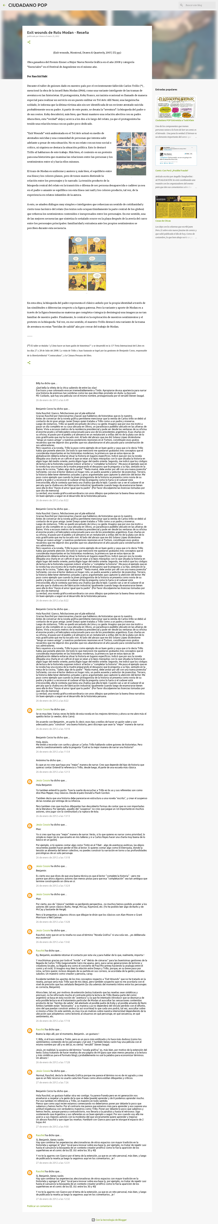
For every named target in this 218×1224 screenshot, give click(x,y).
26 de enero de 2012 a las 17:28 (53, 1062)
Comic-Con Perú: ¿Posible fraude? (171, 170)
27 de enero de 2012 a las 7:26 (52, 1082)
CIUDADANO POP (27, 5)
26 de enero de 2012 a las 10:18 (53, 729)
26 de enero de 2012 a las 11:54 (53, 751)
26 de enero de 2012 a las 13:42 (53, 942)
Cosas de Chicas (163, 221)
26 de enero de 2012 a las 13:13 (53, 816)
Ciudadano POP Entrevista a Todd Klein (174, 120)
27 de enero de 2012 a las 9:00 (52, 1126)
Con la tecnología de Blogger (111, 1220)
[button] (29, 42)
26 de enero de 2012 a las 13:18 (53, 857)
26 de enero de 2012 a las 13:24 (53, 885)
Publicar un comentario (39, 1206)
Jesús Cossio (43, 709)
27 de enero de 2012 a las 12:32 (53, 1199)
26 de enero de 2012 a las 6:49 (52, 400)
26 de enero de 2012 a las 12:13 (53, 772)
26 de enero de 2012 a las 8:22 (52, 500)
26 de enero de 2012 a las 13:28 (53, 921)
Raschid (40, 950)
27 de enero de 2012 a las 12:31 (53, 1162)
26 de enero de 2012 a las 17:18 (53, 1020)
